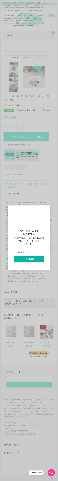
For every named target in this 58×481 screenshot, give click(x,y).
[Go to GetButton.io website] (51, 478)
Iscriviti (29, 259)
